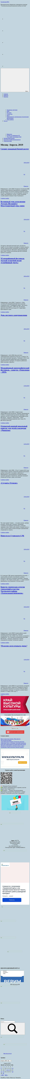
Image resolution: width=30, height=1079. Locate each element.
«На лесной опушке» (6, 740)
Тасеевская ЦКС (5, 2)
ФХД (8, 115)
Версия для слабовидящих (16, 732)
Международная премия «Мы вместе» (11, 739)
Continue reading (5, 198)
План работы (10, 119)
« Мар (2, 1075)
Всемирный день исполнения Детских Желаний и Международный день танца (13, 204)
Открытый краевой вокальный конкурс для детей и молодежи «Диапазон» (14, 428)
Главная (6, 94)
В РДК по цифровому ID (13, 135)
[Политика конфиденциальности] (15, 54)
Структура (9, 114)
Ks (24, 174)
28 (12, 1071)
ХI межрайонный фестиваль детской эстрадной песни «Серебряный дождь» (12, 260)
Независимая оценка (9, 138)
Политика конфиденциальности (12, 139)
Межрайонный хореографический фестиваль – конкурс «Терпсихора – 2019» (15, 370)
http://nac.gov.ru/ (7, 1053)
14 (12, 1068)
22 (1, 1071)
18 (7, 1070)
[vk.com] (15, 30)
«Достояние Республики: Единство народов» (12, 741)
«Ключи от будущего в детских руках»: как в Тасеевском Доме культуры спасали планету (12, 746)
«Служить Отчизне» (9, 483)
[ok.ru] (15, 42)
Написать (12, 900)
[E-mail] (15, 19)
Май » (6, 1075)
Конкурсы (9, 134)
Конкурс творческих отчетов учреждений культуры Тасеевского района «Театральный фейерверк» (13, 590)
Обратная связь (8, 141)
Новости (6, 95)
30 (3, 1073)
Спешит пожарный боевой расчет (15, 149)
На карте (9, 112)
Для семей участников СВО (14, 137)
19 (9, 1070)
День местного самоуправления (14, 315)
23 (3, 1071)
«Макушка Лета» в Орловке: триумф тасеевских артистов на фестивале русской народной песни (13, 743)
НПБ (8, 111)
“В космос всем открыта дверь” (14, 646)
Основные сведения (12, 110)
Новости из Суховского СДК (12, 536)
